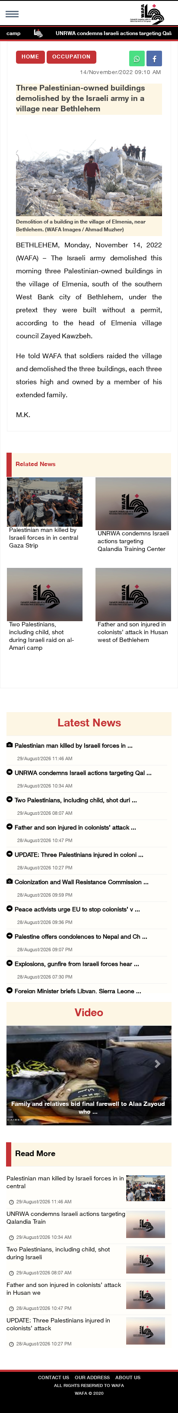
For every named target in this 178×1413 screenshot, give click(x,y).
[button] (18, 1063)
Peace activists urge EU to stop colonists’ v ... (77, 910)
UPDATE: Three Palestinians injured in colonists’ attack (58, 1324)
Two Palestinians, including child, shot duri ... (76, 800)
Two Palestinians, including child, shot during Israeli (58, 1253)
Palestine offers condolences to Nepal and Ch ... (81, 937)
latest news (89, 723)
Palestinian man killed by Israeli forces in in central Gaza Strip (43, 538)
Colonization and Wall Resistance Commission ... (82, 882)
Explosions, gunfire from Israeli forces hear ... (77, 964)
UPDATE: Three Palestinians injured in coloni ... (79, 855)
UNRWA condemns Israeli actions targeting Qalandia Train (65, 1218)
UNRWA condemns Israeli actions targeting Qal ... (83, 773)
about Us (127, 1378)
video (89, 1013)
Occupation (71, 57)
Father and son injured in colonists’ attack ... (75, 828)
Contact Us (53, 1378)
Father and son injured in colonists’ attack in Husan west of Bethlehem (133, 632)
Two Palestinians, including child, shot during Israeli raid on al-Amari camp (41, 636)
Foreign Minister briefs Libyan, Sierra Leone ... (78, 991)
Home (30, 57)
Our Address (92, 1378)
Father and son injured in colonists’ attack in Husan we (63, 1289)
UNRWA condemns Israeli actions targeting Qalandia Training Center (133, 541)
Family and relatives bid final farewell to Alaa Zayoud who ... (88, 1108)
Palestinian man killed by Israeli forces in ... (74, 746)
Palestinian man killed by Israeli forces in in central (65, 1182)
